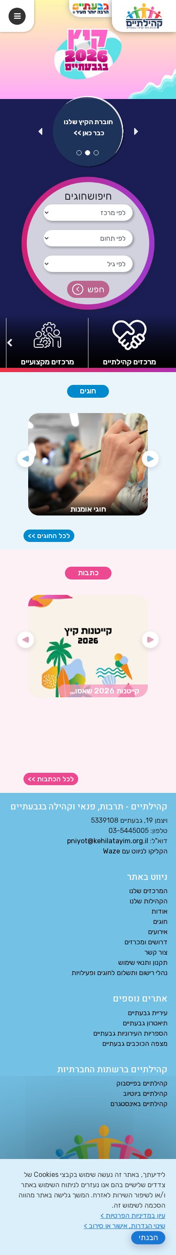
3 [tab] (79, 152)
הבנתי (148, 1237)
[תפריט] (17, 16)
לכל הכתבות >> (51, 779)
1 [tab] (96, 152)
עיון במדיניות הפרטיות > (132, 1215)
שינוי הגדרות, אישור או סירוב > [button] (124, 1226)
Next (40, 133)
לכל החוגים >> (49, 536)
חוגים (88, 391)
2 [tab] (87, 152)
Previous (136, 133)
